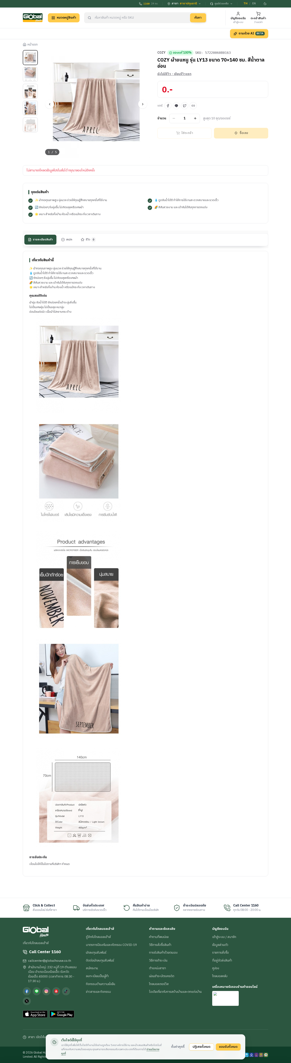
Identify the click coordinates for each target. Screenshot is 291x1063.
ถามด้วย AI (251, 33)
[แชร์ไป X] (184, 105)
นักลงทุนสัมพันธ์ (96, 952)
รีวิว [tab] (90, 239)
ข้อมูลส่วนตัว (220, 944)
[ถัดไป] (142, 104)
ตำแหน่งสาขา (157, 968)
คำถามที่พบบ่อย (159, 937)
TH (245, 3)
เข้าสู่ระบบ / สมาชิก (224, 937)
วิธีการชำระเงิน (158, 960)
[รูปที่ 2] (30, 74)
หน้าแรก (32, 44)
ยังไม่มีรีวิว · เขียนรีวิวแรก (174, 74)
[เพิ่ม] (195, 118)
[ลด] (173, 118)
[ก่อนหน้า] (49, 104)
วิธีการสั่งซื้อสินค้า (160, 944)
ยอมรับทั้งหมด (228, 1046)
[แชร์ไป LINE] (176, 105)
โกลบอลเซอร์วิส (159, 984)
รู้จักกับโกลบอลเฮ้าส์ (98, 937)
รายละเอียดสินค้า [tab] (43, 239)
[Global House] (33, 17)
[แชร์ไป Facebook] (167, 105)
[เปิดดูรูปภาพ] (96, 104)
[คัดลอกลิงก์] (193, 105)
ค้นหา (198, 17)
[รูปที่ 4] (30, 108)
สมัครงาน (92, 968)
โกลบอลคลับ (219, 976)
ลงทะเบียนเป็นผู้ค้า (97, 976)
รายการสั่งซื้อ (220, 952)
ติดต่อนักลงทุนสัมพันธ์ (100, 960)
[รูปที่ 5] (30, 124)
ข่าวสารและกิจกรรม (98, 991)
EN (254, 3)
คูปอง (215, 968)
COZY (161, 52)
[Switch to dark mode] (265, 4)
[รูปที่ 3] (30, 91)
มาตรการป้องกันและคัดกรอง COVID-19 (111, 944)
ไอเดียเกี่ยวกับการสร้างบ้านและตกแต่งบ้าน (175, 991)
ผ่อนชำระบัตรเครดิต (161, 976)
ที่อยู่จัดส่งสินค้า (222, 960)
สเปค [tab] (69, 239)
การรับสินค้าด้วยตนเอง (163, 952)
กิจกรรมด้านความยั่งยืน (100, 984)
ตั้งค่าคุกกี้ (177, 1046)
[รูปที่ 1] (30, 57)
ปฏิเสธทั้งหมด (201, 1046)
